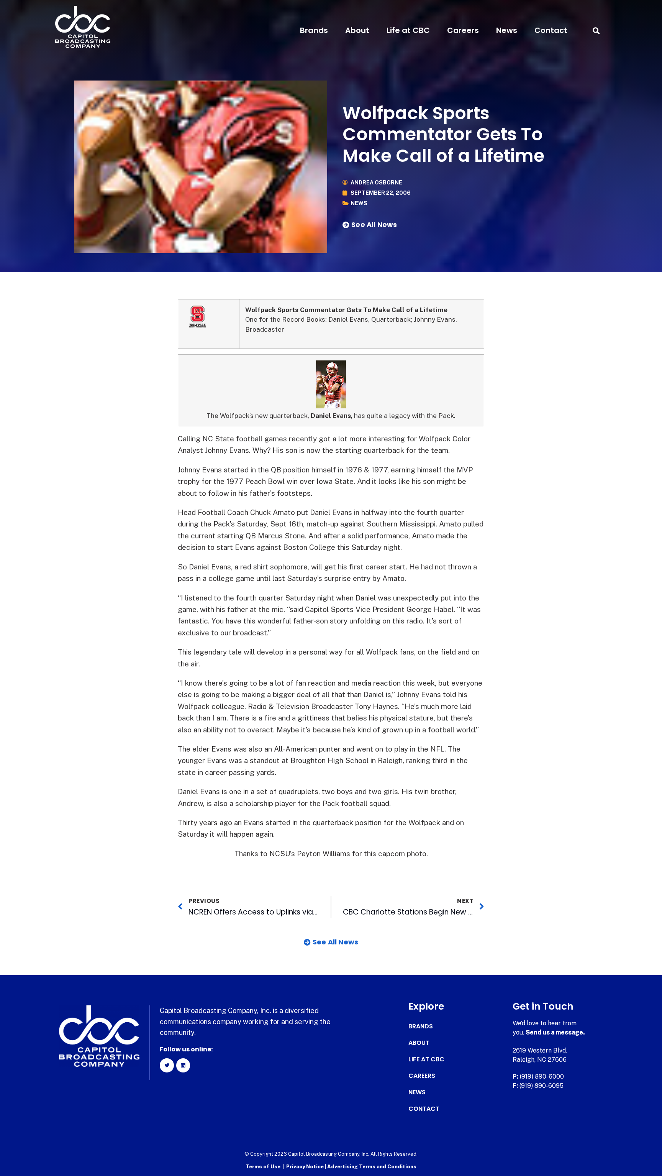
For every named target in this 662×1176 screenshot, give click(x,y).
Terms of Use (263, 1166)
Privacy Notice (305, 1166)
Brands (314, 30)
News (506, 30)
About (357, 30)
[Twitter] (167, 1065)
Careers (463, 30)
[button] (596, 30)
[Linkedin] (183, 1065)
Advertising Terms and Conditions (371, 1166)
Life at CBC (408, 30)
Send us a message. (555, 1032)
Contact (550, 30)
